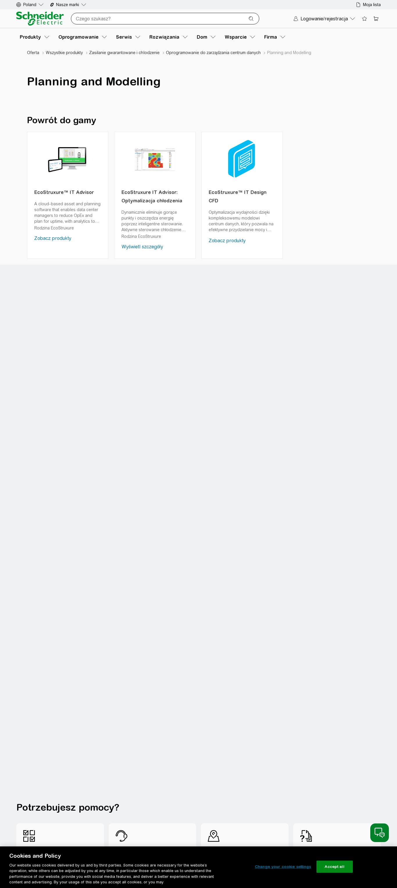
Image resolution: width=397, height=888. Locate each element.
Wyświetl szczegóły (142, 246)
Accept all (334, 866)
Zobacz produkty (52, 238)
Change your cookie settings (283, 866)
